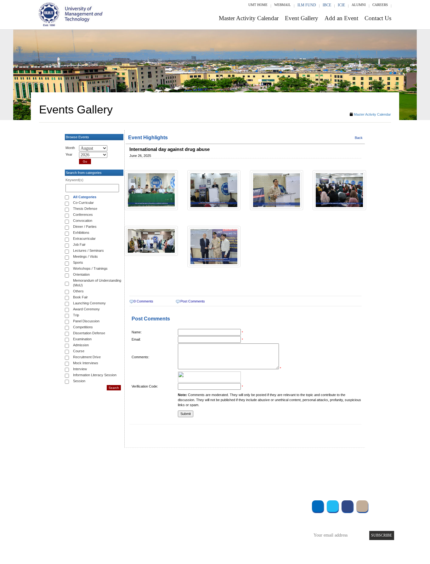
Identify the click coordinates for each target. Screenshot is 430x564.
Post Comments (192, 301)
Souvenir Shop (267, 538)
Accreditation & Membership (188, 513)
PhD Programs (114, 530)
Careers (380, 5)
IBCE (327, 5)
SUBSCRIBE (381, 535)
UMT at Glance (176, 504)
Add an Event (341, 18)
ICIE (341, 5)
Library (261, 504)
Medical (262, 530)
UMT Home (258, 5)
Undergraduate (114, 504)
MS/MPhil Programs (119, 521)
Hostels (261, 521)
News (167, 538)
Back (359, 138)
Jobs (167, 547)
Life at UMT (173, 530)
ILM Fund (306, 5)
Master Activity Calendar (249, 18)
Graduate (109, 513)
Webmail (282, 5)
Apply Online (113, 538)
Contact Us (378, 18)
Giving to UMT (176, 521)
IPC (258, 513)
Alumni (359, 5)
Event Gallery (301, 18)
